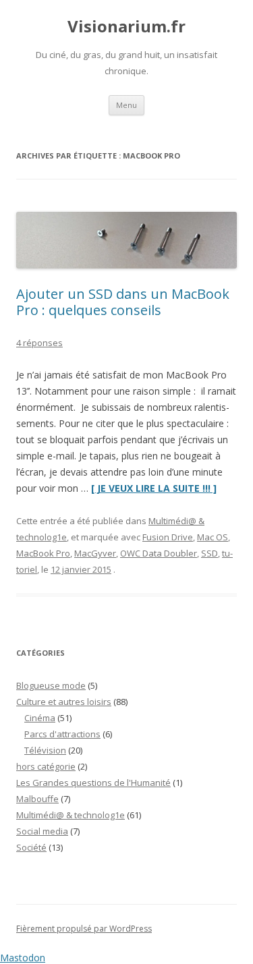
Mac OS (212, 537)
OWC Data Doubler (158, 553)
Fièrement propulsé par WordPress (84, 928)
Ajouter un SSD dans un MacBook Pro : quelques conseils (122, 302)
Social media (42, 831)
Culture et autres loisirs (63, 702)
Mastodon (22, 957)
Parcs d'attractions (62, 734)
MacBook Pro (43, 553)
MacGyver (95, 553)
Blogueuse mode (51, 685)
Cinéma (39, 718)
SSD (209, 553)
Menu (126, 105)
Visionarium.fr (126, 26)
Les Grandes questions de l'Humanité (93, 782)
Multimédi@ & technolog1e (70, 815)
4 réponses (39, 343)
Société (31, 847)
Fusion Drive (167, 537)
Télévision (45, 750)
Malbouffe (37, 799)
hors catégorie (46, 766)
